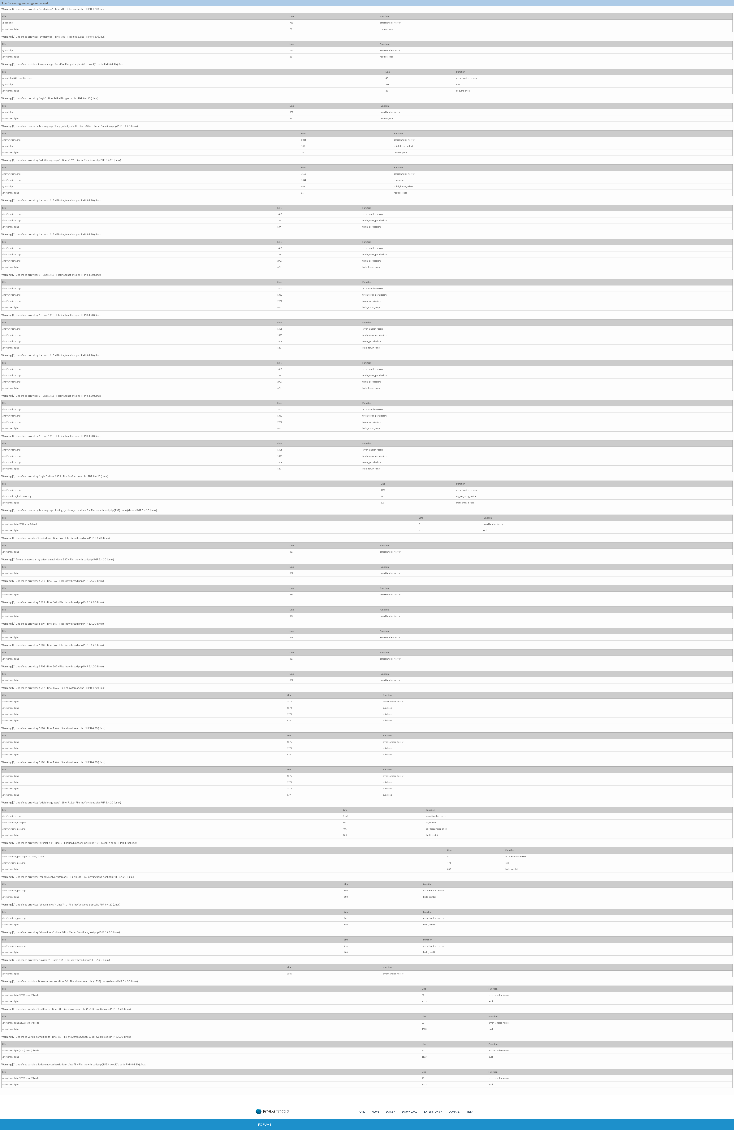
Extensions (432, 1111)
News (375, 1111)
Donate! (454, 1111)
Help (470, 1111)
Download (409, 1111)
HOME (361, 1111)
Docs (389, 1111)
